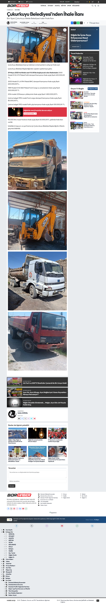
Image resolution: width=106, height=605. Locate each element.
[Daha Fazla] (81, 23)
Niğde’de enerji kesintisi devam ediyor (35, 440)
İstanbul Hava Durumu (46, 496)
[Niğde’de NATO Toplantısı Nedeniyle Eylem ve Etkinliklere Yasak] (17, 451)
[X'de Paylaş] (75, 23)
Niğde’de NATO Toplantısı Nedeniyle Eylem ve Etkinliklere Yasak (16, 459)
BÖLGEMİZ (75, 5)
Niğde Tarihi (66, 498)
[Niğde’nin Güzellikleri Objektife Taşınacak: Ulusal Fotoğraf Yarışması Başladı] (37, 451)
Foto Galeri (13, 1)
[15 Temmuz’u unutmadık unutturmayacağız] (57, 433)
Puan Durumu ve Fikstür (46, 499)
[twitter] (31, 525)
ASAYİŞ (57, 5)
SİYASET (50, 5)
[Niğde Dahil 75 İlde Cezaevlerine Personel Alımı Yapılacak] (57, 451)
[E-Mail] (19, 418)
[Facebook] (22, 418)
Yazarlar (30, 1)
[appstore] (53, 512)
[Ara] (92, 6)
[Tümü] (97, 29)
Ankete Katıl (75, 46)
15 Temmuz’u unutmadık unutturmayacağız (55, 440)
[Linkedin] (31, 418)
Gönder (11, 486)
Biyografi (9, 572)
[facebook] (16, 525)
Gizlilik (64, 496)
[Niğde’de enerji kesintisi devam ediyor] (37, 433)
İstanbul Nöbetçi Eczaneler (47, 494)
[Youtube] (34, 418)
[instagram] (46, 525)
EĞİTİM (63, 5)
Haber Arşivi (43, 505)
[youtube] (62, 525)
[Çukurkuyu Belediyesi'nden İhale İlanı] (37, 45)
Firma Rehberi (10, 566)
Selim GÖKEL (23, 413)
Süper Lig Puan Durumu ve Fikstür (19, 589)
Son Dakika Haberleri (46, 503)
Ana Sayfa (9, 530)
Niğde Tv (84, 498)
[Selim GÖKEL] (12, 414)
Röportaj (9, 570)
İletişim (84, 494)
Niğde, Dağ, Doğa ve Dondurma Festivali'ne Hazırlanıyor (15, 441)
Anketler (9, 574)
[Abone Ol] (94, 23)
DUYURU (17, 10)
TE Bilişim (96, 519)
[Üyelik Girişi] (97, 2)
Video (22, 1)
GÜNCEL (43, 5)
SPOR (69, 5)
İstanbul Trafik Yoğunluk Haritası (49, 498)
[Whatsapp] (26, 508)
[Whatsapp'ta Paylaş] (78, 23)
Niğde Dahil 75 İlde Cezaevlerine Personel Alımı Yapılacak (56, 459)
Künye (65, 494)
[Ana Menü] (98, 6)
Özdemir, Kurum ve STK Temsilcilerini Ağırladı (35, 600)
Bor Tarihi (84, 496)
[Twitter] (25, 418)
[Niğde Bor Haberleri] (18, 5)
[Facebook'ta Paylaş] (72, 23)
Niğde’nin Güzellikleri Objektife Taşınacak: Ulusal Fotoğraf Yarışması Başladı (36, 459)
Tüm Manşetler (44, 501)
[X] (11, 508)
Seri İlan (8, 568)
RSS (10, 519)
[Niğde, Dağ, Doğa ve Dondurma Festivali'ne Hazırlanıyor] (17, 433)
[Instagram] (28, 418)
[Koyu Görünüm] (95, 6)
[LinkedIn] (20, 508)
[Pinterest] (14, 508)
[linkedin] (92, 525)
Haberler (10, 10)
